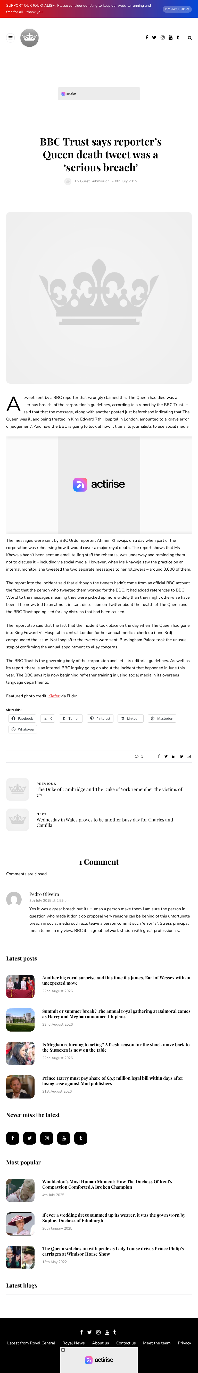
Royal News (73, 1343)
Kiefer (54, 696)
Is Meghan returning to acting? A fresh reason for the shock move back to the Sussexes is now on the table (116, 1047)
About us (100, 1343)
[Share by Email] (188, 756)
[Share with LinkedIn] (173, 756)
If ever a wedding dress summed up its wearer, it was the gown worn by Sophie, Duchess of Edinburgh (113, 1217)
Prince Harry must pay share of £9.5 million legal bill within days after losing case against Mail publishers (112, 1080)
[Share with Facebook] (158, 756)
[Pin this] (181, 756)
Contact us (126, 1343)
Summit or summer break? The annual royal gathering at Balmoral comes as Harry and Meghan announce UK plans (116, 1013)
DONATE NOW (177, 9)
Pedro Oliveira (44, 894)
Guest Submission (95, 181)
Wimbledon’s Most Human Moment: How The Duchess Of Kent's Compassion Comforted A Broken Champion (107, 1184)
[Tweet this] (166, 756)
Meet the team (157, 1343)
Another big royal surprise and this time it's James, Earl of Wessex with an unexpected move (116, 980)
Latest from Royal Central (31, 1343)
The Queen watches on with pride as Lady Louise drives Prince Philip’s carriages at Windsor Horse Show (113, 1251)
